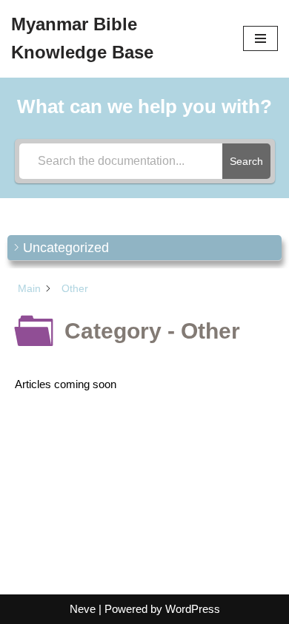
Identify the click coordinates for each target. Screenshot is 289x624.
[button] (144, 248)
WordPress (192, 609)
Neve (83, 609)
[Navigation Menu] (260, 38)
